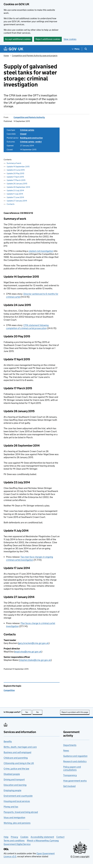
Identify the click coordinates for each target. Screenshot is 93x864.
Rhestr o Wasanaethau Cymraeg (43, 840)
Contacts (10, 204)
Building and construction (31, 138)
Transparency (70, 775)
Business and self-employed (17, 752)
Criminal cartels (27, 130)
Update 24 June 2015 (16, 170)
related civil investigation (41, 251)
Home (6, 55)
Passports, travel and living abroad (21, 812)
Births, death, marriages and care (20, 747)
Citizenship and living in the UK (19, 763)
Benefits (8, 741)
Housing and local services (17, 801)
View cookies (70, 39)
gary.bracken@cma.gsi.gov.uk (33, 643)
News (66, 750)
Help (6, 837)
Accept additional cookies (18, 39)
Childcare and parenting (16, 757)
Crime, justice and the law (16, 768)
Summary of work (14, 163)
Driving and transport (14, 779)
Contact (60, 837)
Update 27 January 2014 (17, 201)
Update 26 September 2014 (18, 187)
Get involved (69, 786)
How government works (75, 780)
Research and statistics (75, 761)
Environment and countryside (18, 795)
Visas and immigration (14, 817)
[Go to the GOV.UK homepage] (13, 49)
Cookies (24, 837)
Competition (9, 690)
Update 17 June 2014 (15, 197)
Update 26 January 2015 (17, 183)
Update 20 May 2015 (15, 173)
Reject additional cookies (47, 39)
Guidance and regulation (75, 756)
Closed (23, 134)
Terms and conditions (14, 840)
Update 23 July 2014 (15, 190)
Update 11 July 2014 (15, 194)
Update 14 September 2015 (18, 166)
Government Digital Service (17, 844)
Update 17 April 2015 (15, 177)
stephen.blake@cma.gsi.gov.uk (35, 660)
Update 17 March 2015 (16, 180)
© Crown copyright (79, 856)
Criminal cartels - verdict (31, 142)
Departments (69, 745)
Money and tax (11, 806)
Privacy (14, 837)
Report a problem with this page (75, 712)
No (39, 712)
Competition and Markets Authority (29, 117)
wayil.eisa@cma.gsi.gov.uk (28, 651)
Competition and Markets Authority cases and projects (34, 55)
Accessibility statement (42, 837)
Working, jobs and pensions (17, 823)
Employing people (12, 790)
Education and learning (15, 785)
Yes (28, 712)
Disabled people (12, 774)
